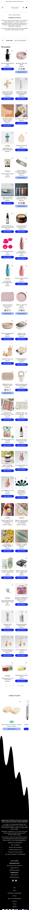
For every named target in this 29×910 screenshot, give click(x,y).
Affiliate (15, 906)
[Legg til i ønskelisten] (12, 50)
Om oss (14, 895)
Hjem (10, 15)
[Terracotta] (24, 203)
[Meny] (2, 7)
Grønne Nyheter (16, 15)
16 (18, 685)
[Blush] (19, 203)
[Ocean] (21, 203)
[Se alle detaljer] (7, 55)
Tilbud (14, 904)
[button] (23, 7)
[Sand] (19, 69)
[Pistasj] (24, 69)
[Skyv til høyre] (26, 701)
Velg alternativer (21, 72)
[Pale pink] (21, 69)
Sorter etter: (9, 40)
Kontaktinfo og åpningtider (14, 893)
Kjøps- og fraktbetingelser (14, 898)
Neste (21, 685)
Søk (15, 887)
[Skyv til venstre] (26, 704)
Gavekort (14, 901)
